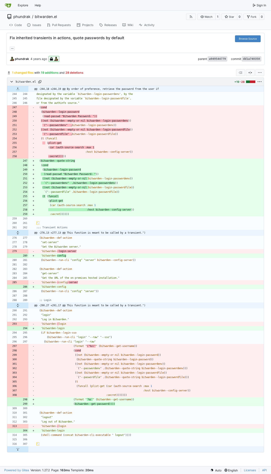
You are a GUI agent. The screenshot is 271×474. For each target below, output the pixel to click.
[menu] (259, 72)
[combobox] (240, 72)
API (264, 470)
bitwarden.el (46, 17)
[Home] (8, 5)
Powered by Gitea (16, 470)
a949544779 (217, 58)
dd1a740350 (251, 58)
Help (38, 5)
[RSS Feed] (191, 17)
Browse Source (248, 38)
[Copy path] (40, 82)
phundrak (21, 17)
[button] (206, 17)
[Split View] (250, 72)
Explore (23, 5)
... (12, 48)
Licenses (250, 470)
